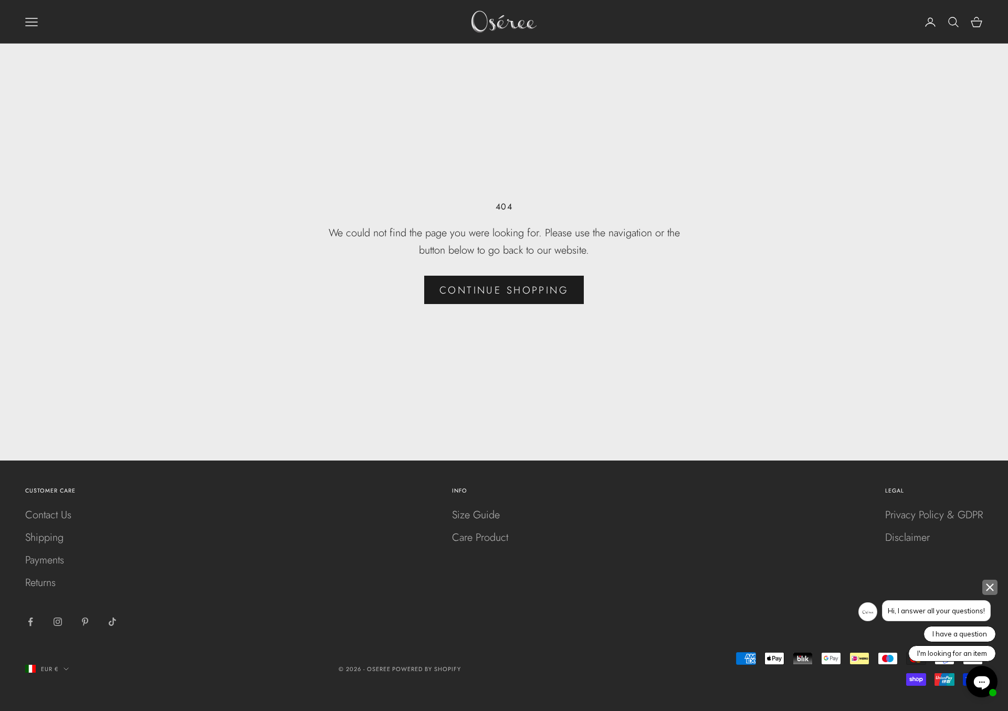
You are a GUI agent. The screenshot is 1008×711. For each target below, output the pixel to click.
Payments (44, 560)
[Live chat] (982, 681)
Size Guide (476, 514)
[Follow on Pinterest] (85, 621)
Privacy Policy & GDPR (934, 514)
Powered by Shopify (426, 669)
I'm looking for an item (952, 653)
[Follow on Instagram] (57, 621)
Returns (40, 582)
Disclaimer (907, 537)
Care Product (480, 537)
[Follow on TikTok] (112, 621)
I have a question (959, 634)
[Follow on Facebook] (30, 621)
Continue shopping (504, 290)
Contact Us (48, 514)
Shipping (44, 537)
